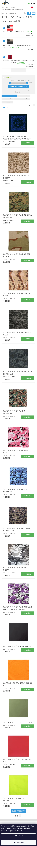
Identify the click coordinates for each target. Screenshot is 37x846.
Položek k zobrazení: (18, 86)
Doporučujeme (9, 96)
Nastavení (18, 836)
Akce (13, 81)
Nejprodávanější (21, 99)
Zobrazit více (17, 70)
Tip (29, 81)
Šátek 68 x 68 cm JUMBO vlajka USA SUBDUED (17, 46)
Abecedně (7, 102)
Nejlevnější (23, 96)
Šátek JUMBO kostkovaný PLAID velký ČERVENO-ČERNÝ (18, 62)
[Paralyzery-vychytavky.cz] (6, 2)
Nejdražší (7, 99)
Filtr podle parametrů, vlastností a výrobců (18, 91)
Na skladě (8, 77)
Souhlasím (19, 842)
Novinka (21, 81)
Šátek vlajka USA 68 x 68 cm (18, 32)
